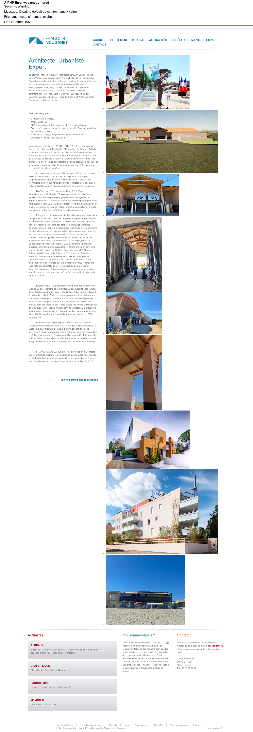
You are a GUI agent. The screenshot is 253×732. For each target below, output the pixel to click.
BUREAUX (37, 645)
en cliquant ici (215, 645)
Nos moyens (141, 724)
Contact (100, 44)
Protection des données (91, 724)
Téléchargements (186, 40)
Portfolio (118, 40)
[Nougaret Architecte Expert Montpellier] (48, 42)
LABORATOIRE (40, 683)
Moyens (138, 40)
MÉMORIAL (38, 700)
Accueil (99, 40)
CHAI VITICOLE (40, 666)
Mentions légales (65, 724)
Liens (210, 40)
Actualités (158, 40)
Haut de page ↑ (214, 727)
